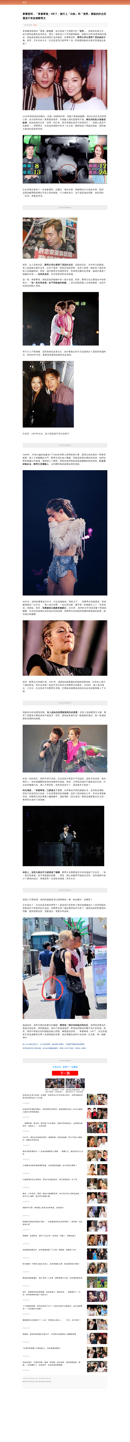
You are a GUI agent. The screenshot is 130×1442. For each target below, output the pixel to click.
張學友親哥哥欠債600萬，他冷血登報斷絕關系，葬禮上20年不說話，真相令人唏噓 (54, 1048)
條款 (36, 1381)
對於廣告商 (48, 1381)
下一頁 (65, 1073)
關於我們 (25, 1381)
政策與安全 (31, 1381)
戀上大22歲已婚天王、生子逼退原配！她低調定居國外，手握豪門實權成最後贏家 (54, 1044)
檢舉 (35, 25)
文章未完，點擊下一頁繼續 (65, 1067)
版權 (42, 1381)
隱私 (39, 1381)
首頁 (24, 2)
